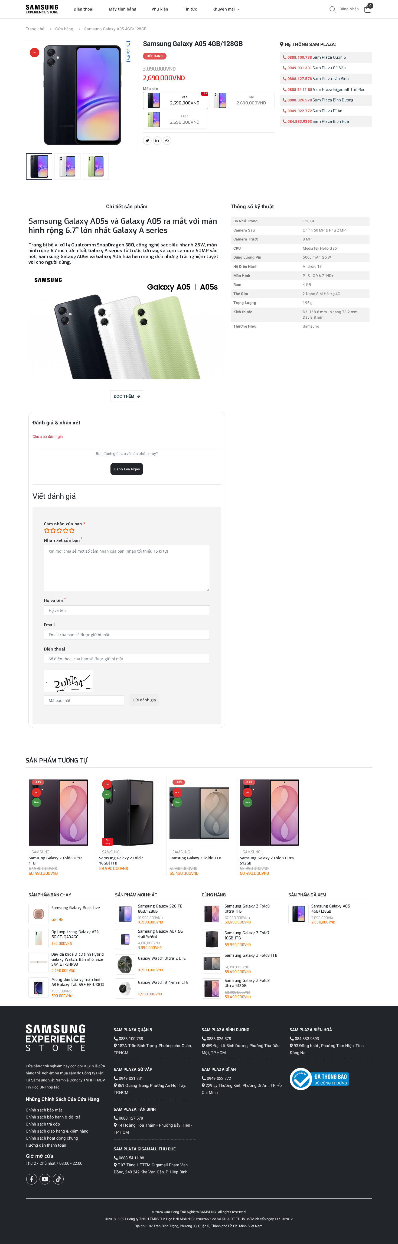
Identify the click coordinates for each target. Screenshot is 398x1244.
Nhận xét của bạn (62, 540)
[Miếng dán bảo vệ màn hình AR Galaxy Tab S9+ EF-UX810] (38, 987)
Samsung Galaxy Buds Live (75, 908)
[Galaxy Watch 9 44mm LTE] (125, 988)
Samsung (40, 852)
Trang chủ (35, 29)
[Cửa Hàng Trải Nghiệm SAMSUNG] (67, 1037)
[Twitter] (147, 140)
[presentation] (38, 95)
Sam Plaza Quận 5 (329, 57)
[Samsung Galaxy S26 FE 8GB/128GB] (125, 914)
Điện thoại (54, 649)
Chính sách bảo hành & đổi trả (53, 1117)
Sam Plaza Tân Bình (331, 78)
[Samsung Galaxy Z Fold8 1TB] (199, 813)
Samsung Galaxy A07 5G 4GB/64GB (160, 934)
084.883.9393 (299, 121)
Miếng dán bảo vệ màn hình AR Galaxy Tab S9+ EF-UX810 (77, 982)
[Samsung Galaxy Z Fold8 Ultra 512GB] (269, 813)
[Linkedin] (157, 140)
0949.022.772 (299, 111)
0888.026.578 (299, 100)
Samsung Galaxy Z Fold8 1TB (195, 858)
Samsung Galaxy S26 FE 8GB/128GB (160, 909)
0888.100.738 (299, 57)
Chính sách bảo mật (44, 1110)
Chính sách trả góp (43, 1124)
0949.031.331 (299, 68)
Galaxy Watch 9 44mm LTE (163, 982)
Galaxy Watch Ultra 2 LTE (162, 958)
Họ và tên (53, 600)
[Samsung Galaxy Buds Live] (38, 914)
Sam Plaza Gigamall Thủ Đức (339, 89)
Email (49, 625)
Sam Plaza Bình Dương (333, 100)
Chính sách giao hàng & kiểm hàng (57, 1131)
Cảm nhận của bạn (65, 524)
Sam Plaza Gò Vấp (329, 68)
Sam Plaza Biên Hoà (331, 121)
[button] (333, 10)
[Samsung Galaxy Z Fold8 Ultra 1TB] (58, 813)
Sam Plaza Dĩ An (327, 111)
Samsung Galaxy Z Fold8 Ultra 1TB (56, 861)
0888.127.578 (299, 79)
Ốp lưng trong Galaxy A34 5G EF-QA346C (75, 935)
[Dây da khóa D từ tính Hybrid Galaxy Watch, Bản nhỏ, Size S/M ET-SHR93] (38, 962)
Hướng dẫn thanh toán (46, 1145)
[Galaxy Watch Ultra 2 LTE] (125, 964)
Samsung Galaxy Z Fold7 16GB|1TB (121, 861)
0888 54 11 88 (299, 89)
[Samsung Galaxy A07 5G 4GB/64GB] (125, 939)
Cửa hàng (64, 29)
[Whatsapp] (167, 140)
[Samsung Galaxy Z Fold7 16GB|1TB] (128, 813)
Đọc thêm (125, 396)
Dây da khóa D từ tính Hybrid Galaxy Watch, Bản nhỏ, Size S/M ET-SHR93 (77, 959)
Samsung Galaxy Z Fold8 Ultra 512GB (267, 861)
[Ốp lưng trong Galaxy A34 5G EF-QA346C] (38, 938)
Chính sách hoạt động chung (52, 1138)
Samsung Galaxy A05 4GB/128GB (330, 909)
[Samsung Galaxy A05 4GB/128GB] (298, 914)
